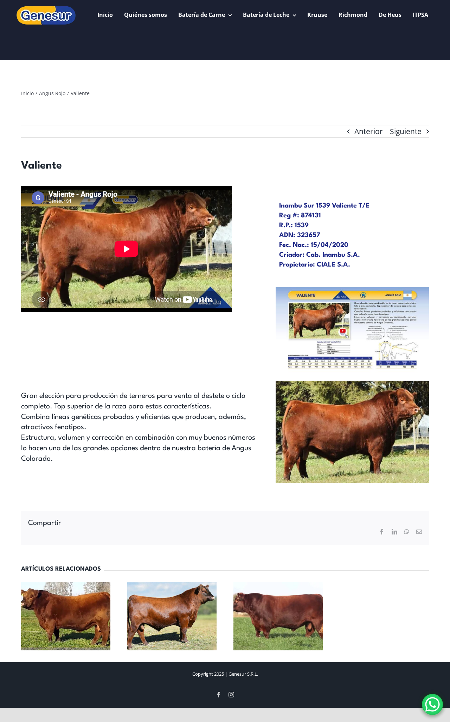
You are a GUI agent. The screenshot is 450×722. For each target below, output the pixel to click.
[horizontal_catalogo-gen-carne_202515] (352, 290)
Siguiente (406, 131)
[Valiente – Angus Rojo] (352, 384)
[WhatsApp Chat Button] (432, 704)
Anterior (368, 131)
